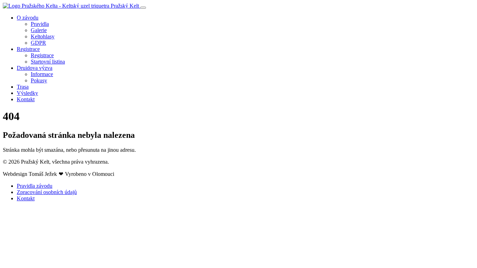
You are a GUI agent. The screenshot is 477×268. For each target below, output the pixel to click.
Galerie (39, 30)
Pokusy (39, 80)
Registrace (28, 49)
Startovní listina (48, 62)
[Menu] (143, 8)
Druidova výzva (34, 68)
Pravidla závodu (34, 186)
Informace (42, 74)
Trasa (23, 87)
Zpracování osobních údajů (47, 192)
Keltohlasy (42, 36)
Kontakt (26, 99)
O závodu (27, 18)
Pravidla (40, 24)
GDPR (38, 43)
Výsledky (27, 93)
